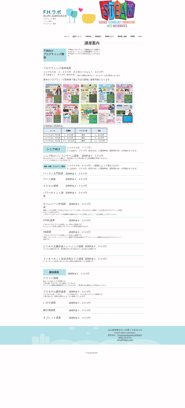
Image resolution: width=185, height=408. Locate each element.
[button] (109, 35)
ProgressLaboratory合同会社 (129, 335)
